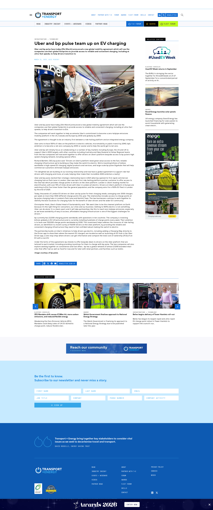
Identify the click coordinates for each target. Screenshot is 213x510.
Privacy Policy (157, 467)
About (93, 15)
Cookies (154, 471)
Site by (152, 499)
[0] (162, 218)
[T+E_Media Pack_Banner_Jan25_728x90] (106, 353)
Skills (143, 15)
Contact (151, 15)
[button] (44, 263)
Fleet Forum (133, 15)
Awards (123, 15)
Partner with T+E (105, 15)
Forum (116, 15)
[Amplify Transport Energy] (162, 189)
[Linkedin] (152, 493)
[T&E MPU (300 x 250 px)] (162, 160)
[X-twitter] (157, 493)
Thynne (157, 499)
